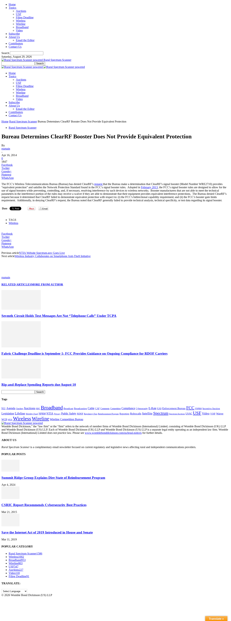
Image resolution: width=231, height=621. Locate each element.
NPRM (42, 413)
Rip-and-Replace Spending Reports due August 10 (38, 384)
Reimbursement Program (108, 414)
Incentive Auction (211, 408)
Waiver (219, 413)
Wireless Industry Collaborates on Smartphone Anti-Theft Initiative (53, 256)
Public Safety (68, 413)
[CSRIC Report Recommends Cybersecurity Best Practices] (10, 498)
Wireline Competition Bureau (66, 419)
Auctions (21, 10)
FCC (190, 407)
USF (18, 14)
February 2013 (149, 187)
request (98, 184)
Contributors (16, 43)
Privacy (57, 414)
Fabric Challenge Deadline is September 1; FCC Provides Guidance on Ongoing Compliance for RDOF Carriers (84, 353)
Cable (91, 408)
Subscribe (14, 33)
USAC (189, 413)
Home (12, 4)
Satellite (147, 413)
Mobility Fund (32, 414)
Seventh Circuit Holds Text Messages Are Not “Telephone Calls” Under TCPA (58, 316)
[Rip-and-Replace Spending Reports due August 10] (21, 377)
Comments (105, 408)
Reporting (124, 413)
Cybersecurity (142, 408)
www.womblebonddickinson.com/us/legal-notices (113, 432)
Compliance (128, 408)
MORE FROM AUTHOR (47, 284)
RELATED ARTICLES (16, 284)
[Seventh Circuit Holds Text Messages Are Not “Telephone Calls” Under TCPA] (21, 308)
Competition (115, 408)
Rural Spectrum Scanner (23, 121)
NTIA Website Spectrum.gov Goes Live (42, 252)
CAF (97, 408)
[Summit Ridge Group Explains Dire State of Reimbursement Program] (10, 470)
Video (19, 30)
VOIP (212, 413)
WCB (4, 419)
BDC (38, 408)
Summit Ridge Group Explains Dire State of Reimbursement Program (53, 478)
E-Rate (152, 408)
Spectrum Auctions (177, 414)
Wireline (20, 23)
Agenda (10, 408)
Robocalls (135, 413)
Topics (12, 7)
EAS (159, 408)
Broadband (22, 27)
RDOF (80, 413)
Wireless (20, 20)
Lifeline (20, 413)
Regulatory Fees (90, 414)
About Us (14, 36)
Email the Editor (25, 40)
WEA (10, 419)
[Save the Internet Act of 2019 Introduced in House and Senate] (10, 525)
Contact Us (15, 46)
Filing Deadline (25, 17)
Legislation (7, 413)
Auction (19, 408)
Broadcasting (80, 408)
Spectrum (160, 413)
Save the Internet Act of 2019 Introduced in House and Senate (47, 532)
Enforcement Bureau (174, 408)
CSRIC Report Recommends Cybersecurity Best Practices (43, 505)
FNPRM (198, 409)
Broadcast (68, 408)
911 (3, 408)
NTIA (49, 413)
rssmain (5, 148)
